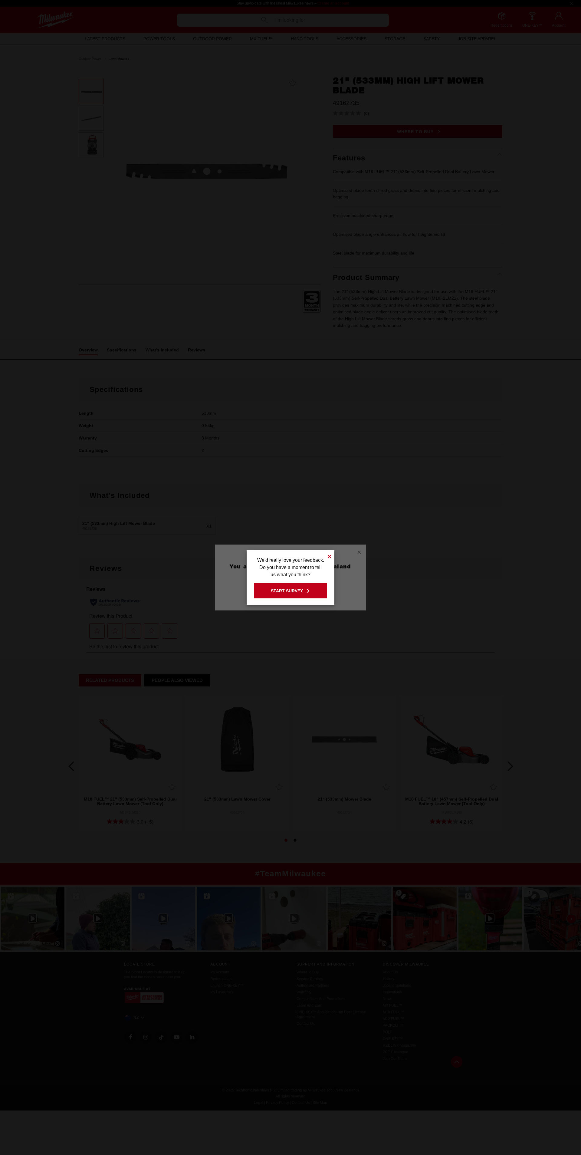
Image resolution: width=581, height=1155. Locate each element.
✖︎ (329, 555)
